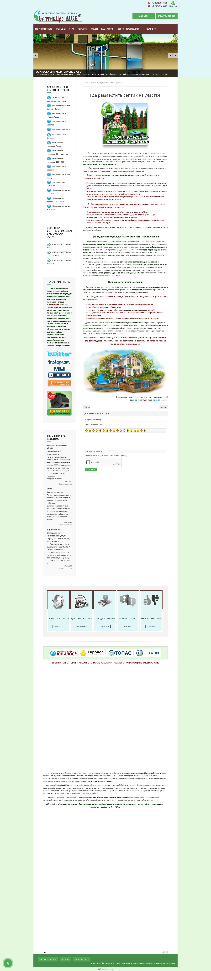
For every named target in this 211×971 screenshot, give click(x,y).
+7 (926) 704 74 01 (159, 3)
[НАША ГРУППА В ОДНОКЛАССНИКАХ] (59, 383)
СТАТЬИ (93, 82)
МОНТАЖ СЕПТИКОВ (43, 29)
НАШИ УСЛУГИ (107, 29)
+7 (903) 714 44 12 (159, 6)
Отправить (90, 470)
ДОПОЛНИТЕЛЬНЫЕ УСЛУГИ (129, 29)
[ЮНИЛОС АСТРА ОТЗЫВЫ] (64, 653)
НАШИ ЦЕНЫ (143, 16)
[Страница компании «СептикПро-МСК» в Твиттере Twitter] (59, 353)
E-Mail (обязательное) (93, 425)
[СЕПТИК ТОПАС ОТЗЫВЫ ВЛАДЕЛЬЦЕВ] (119, 653)
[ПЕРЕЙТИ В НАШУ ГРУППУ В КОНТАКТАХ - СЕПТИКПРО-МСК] (59, 372)
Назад (87, 407)
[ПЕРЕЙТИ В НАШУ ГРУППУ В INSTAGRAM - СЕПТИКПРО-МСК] (59, 363)
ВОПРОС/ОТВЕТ (82, 959)
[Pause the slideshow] (170, 55)
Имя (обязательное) (93, 420)
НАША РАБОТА (151, 29)
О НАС (71, 29)
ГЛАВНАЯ (86, 82)
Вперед (163, 407)
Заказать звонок (166, 16)
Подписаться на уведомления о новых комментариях (105, 455)
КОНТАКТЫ (82, 29)
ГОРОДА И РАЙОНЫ (48, 959)
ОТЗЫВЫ (94, 29)
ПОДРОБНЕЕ (58, 626)
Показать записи (65, 484)
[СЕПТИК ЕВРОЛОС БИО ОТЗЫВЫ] (92, 653)
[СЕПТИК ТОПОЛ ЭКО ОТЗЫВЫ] (147, 653)
